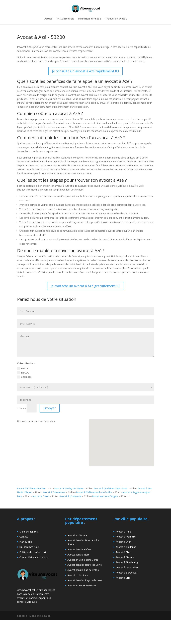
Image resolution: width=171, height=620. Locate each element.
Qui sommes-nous (29, 546)
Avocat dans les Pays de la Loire (84, 580)
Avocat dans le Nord (78, 554)
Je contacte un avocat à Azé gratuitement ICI (85, 286)
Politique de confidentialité (33, 552)
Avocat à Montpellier (127, 567)
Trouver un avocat (116, 19)
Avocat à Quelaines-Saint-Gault (110, 488)
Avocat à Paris (123, 531)
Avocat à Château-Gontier (31, 488)
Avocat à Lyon (123, 541)
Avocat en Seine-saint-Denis (82, 559)
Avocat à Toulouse (126, 546)
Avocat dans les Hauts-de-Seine (84, 564)
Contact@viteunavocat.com (34, 557)
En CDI (24, 368)
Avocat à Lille (123, 577)
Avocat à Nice (123, 552)
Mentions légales (28, 531)
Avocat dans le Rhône (79, 549)
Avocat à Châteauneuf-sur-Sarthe (94, 492)
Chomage (26, 376)
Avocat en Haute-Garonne (81, 585)
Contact (23, 536)
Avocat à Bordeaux (126, 572)
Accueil (48, 19)
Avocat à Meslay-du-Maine (68, 488)
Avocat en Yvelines (77, 575)
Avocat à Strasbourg (127, 562)
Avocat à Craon (40, 496)
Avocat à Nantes (125, 557)
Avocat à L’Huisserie (70, 496)
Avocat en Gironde (77, 535)
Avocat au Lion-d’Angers (105, 496)
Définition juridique (89, 19)
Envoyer (49, 408)
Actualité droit (65, 19)
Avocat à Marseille (126, 536)
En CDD (25, 372)
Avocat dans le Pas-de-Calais (83, 570)
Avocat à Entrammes (54, 492)
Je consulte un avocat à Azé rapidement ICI (85, 71)
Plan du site (25, 541)
